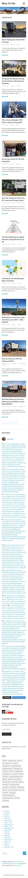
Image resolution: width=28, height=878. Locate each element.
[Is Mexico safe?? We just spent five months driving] (14, 531)
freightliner (19, 771)
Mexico (5, 784)
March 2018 (7, 837)
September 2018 (8, 828)
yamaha (5, 800)
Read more (5, 55)
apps (19, 760)
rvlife (13, 787)
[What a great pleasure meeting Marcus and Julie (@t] (14, 607)
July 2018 (6, 832)
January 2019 (8, 822)
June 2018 (7, 833)
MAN (21, 782)
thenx (21, 790)
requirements (14, 784)
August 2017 (7, 841)
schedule (20, 787)
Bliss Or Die (8, 3)
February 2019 (8, 820)
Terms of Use (17, 865)
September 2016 (8, 847)
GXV (21, 774)
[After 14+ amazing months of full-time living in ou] (14, 480)
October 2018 (8, 826)
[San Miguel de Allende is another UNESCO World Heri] (14, 581)
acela (4, 760)
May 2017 (6, 845)
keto (4, 779)
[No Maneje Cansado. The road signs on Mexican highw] (14, 505)
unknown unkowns (8, 795)
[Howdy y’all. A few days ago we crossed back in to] (14, 556)
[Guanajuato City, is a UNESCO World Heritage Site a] (14, 682)
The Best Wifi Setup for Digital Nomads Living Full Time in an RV (13, 239)
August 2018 (7, 830)
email (18, 746)
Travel (18, 86)
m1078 (18, 779)
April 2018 (7, 835)
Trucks (4, 365)
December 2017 (8, 839)
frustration (6, 774)
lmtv (10, 779)
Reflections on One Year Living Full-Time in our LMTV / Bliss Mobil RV (13, 319)
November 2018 (8, 824)
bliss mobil (6, 763)
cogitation (6, 766)
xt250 (17, 798)
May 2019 (6, 815)
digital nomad (7, 768)
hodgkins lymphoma (16, 776)
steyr (4, 790)
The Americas (13, 790)
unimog (13, 792)
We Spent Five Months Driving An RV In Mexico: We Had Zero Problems (13, 81)
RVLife (18, 44)
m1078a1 (6, 782)
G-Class (14, 774)
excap (4, 771)
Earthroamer (17, 768)
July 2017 (6, 843)
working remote (7, 798)
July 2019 (6, 811)
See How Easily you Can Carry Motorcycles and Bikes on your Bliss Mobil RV (13, 401)
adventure (12, 760)
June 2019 (7, 813)
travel (5, 792)
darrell (12, 44)
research (5, 787)
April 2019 (7, 816)
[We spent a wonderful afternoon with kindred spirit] (14, 455)
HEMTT (5, 776)
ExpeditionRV (21, 203)
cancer (15, 763)
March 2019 (7, 818)
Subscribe (6, 734)
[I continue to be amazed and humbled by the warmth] (14, 657)
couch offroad (16, 766)
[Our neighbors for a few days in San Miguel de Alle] (14, 632)
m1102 (14, 782)
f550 (11, 771)
